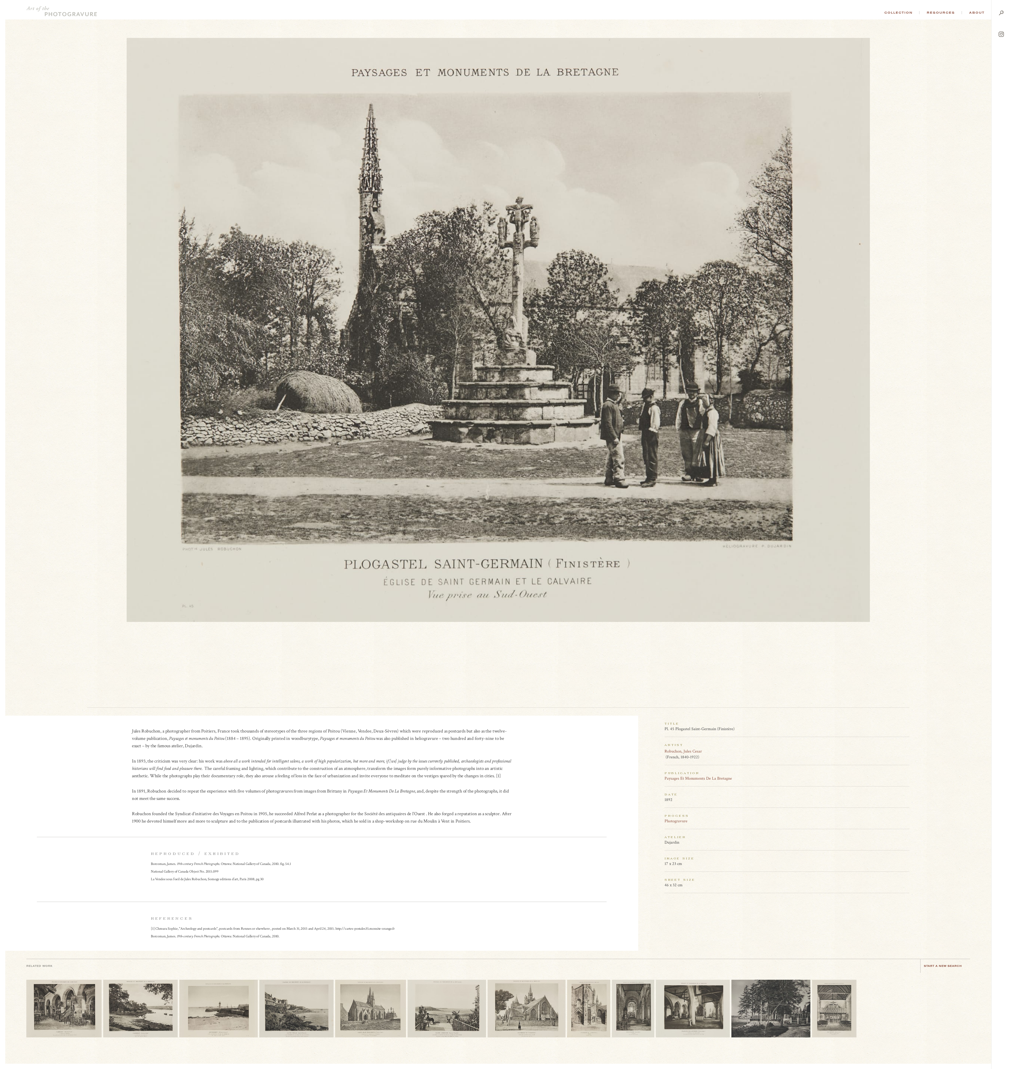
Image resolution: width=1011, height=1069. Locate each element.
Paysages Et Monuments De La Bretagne (698, 778)
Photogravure (676, 821)
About (977, 12)
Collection (898, 12)
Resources (941, 12)
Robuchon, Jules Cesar (683, 751)
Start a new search (943, 966)
